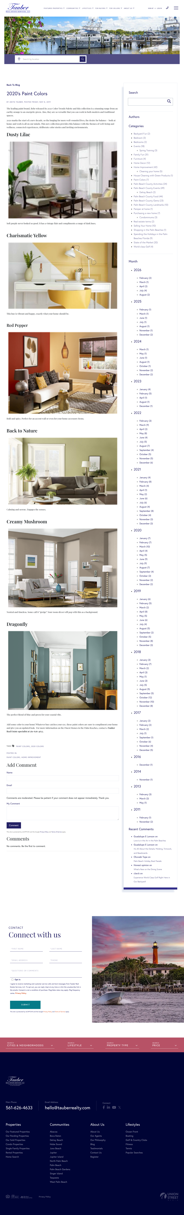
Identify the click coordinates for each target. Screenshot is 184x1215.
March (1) (143, 282)
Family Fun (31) (141, 154)
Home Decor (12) (142, 162)
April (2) (143, 286)
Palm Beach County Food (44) (148, 196)
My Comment (13, 803)
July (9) (143, 563)
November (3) (146, 519)
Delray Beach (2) (147, 192)
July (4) (143, 290)
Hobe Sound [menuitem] (56, 1144)
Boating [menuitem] (129, 1135)
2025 (137, 301)
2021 (137, 469)
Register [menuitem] (94, 1156)
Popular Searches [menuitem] (134, 1152)
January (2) (145, 720)
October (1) (145, 366)
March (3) (144, 798)
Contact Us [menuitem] (96, 1152)
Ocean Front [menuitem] (132, 1131)
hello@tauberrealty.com (67, 1108)
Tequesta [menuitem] (54, 1177)
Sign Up (150, 8)
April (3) (143, 672)
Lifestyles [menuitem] (86, 8)
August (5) (144, 628)
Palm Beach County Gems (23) (148, 200)
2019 (137, 591)
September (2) (146, 632)
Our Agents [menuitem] (96, 1135)
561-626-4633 (167, 7)
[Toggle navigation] (176, 7)
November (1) (146, 330)
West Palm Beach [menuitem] (58, 1181)
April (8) (143, 611)
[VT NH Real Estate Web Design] (169, 1197)
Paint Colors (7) (141, 179)
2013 (137, 786)
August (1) (144, 326)
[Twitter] (119, 1107)
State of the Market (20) (146, 242)
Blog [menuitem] (92, 1144)
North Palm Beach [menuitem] (59, 1160)
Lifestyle (75, 1045)
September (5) (146, 693)
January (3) (145, 659)
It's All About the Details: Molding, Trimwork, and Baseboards (153, 851)
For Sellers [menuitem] (114, 8)
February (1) (145, 309)
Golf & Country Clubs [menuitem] (136, 1140)
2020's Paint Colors (27, 93)
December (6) (146, 462)
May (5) (143, 554)
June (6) (143, 498)
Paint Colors (13, 757)
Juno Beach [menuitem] (55, 1148)
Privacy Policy (44, 832)
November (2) (146, 370)
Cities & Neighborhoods (25, 1045)
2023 (137, 381)
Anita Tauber (16, 102)
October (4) (145, 515)
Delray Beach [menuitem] (56, 1140)
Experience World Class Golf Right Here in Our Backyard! (152, 879)
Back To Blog (13, 84)
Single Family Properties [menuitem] (18, 1148)
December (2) (146, 334)
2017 (137, 712)
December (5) (146, 750)
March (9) (144, 424)
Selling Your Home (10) (145, 225)
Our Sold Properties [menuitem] (15, 1140)
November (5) (146, 458)
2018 (137, 651)
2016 (137, 756)
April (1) (143, 397)
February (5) (145, 393)
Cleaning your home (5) (150, 171)
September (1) (146, 737)
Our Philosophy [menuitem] (98, 1140)
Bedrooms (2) (140, 142)
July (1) (142, 322)
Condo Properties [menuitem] (14, 1144)
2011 (137, 809)
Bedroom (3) (140, 137)
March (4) (144, 485)
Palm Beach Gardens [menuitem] (60, 1169)
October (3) (145, 575)
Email (9, 785)
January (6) (145, 599)
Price (156, 1045)
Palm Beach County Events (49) (149, 188)
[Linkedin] (108, 1107)
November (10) (146, 701)
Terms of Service (56, 832)
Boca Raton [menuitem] (55, 1135)
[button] (83, 59)
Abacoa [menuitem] (53, 1131)
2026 (137, 269)
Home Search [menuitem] (12, 1156)
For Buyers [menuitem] (100, 8)
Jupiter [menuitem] (53, 1152)
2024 (137, 341)
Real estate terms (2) (144, 221)
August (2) (144, 294)
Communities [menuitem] (72, 8)
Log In (159, 8)
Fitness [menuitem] (129, 1144)
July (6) (143, 502)
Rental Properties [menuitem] (14, 1152)
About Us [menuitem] (128, 8)
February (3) (145, 420)
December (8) (146, 705)
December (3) (146, 523)
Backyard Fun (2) (142, 133)
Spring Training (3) (148, 150)
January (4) (145, 389)
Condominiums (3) (148, 217)
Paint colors (23, 746)
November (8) (146, 640)
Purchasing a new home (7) (147, 213)
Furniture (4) (140, 158)
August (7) (144, 445)
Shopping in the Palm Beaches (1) (150, 229)
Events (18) (139, 146)
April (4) (143, 550)
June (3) (143, 680)
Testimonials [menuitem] (96, 1148)
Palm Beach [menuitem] (55, 1165)
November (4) (146, 745)
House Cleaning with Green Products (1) (153, 175)
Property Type (117, 1045)
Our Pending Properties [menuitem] (17, 1135)
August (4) (144, 506)
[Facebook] (104, 1107)
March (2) (144, 607)
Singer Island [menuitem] (56, 1173)
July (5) (143, 441)
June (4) (143, 437)
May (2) (143, 494)
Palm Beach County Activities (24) (150, 183)
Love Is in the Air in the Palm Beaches (150, 840)
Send (25, 1005)
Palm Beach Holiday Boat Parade (147, 861)
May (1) (143, 353)
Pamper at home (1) (143, 208)
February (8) (145, 481)
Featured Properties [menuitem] (53, 8)
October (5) (145, 454)
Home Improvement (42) (145, 167)
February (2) (145, 277)
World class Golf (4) (143, 246)
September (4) (146, 450)
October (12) (145, 697)
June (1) (143, 317)
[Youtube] (114, 1107)
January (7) (145, 538)
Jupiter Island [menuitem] (56, 1156)
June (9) (143, 559)
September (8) (146, 510)
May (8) (143, 433)
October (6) (145, 741)
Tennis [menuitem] (129, 1148)
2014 (137, 771)
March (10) (144, 546)
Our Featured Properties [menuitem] (18, 1131)
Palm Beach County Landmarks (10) (151, 204)
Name (9, 772)
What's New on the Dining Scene (148, 869)
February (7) (145, 542)
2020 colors (37, 746)
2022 (137, 412)
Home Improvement (31, 757)
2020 (137, 530)
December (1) (146, 406)
